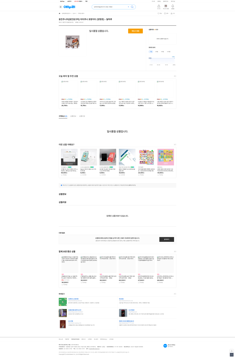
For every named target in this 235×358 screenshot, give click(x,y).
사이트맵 (111, 339)
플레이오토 (165, 1)
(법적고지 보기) (132, 185)
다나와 (153, 1)
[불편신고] (232, 351)
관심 (161, 13)
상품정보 (73, 116)
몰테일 (159, 1)
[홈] (59, 13)
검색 (132, 7)
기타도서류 (80, 13)
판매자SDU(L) (103, 339)
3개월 (156, 51)
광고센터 (96, 339)
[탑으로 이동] (232, 355)
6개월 (162, 51)
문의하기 (166, 239)
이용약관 (67, 339)
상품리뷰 (82, 116)
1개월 (151, 51)
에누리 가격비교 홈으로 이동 (69, 7)
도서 (74, 13)
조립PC (78, 1)
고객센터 (90, 339)
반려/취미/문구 (66, 13)
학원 (86, 1)
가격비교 (63, 116)
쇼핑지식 (69, 1)
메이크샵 (173, 1)
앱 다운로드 (171, 345)
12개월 (168, 51)
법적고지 (84, 339)
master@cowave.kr (94, 348)
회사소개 (61, 339)
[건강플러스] (62, 1)
